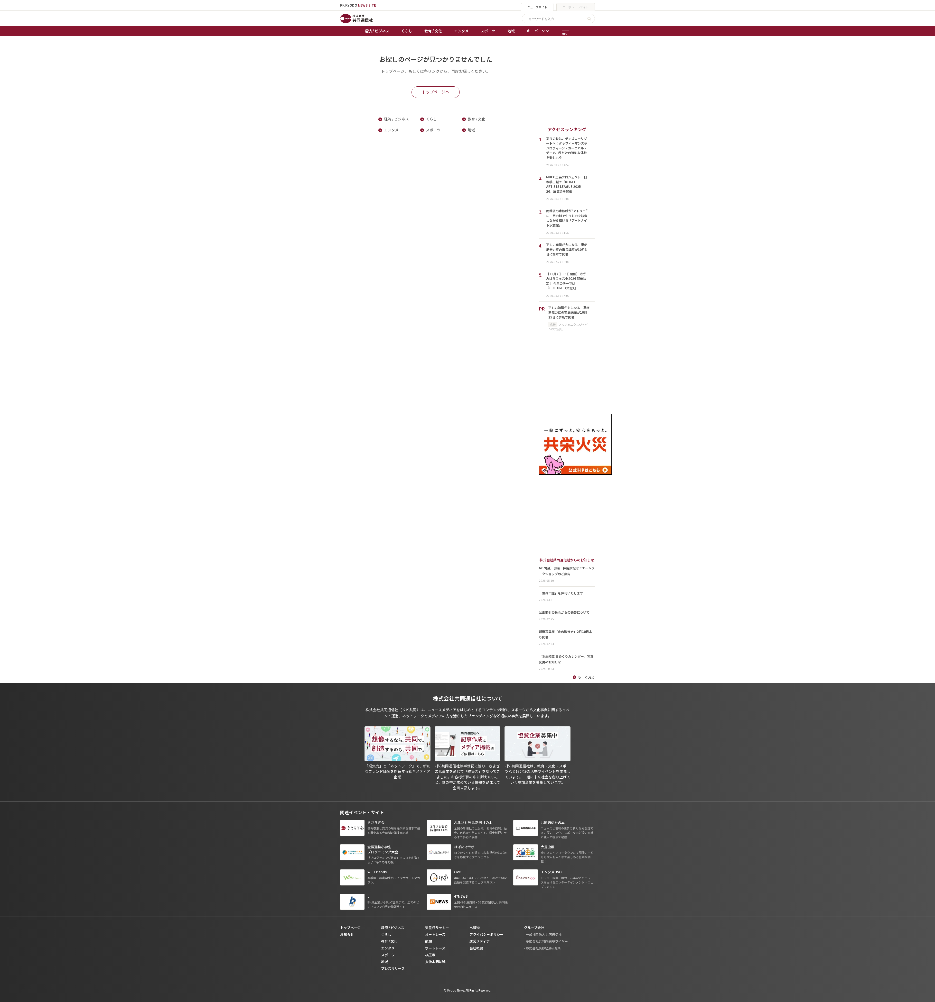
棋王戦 (430, 954)
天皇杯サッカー (437, 927)
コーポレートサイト (575, 7)
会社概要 (476, 948)
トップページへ (435, 92)
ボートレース (435, 948)
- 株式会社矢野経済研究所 (542, 948)
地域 (511, 30)
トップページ (350, 927)
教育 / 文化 (433, 30)
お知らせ (347, 934)
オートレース (435, 934)
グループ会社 (534, 927)
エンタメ (461, 30)
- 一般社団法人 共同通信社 (542, 934)
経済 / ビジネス (377, 30)
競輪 (428, 941)
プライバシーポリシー (486, 934)
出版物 (474, 927)
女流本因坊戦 (435, 961)
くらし (406, 30)
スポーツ (488, 30)
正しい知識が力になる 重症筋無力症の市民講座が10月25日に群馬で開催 (568, 312)
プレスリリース (393, 968)
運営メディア (479, 941)
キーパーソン (538, 30)
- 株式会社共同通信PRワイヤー (546, 941)
